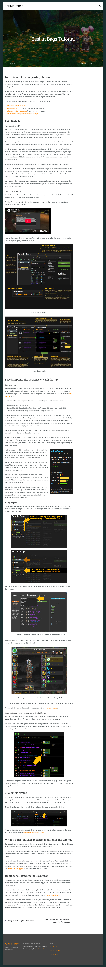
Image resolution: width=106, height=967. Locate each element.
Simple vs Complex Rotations (21, 921)
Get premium (60, 6)
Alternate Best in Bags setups (17, 111)
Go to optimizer (45, 6)
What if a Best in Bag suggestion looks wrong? (22, 113)
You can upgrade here (53, 895)
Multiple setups (12, 108)
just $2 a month (39, 949)
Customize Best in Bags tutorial (33, 833)
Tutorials (32, 6)
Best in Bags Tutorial (53, 39)
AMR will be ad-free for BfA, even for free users (57, 921)
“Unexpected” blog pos (15, 869)
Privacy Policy (54, 954)
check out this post (51, 708)
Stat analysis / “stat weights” (16, 106)
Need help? (53, 947)
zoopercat (12, 63)
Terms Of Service (55, 950)
